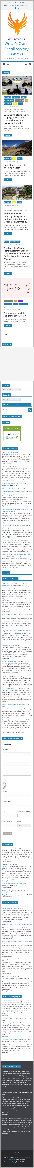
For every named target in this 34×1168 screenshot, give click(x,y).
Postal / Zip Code (7, 821)
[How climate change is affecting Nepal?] (17, 148)
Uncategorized (23, 304)
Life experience (7, 103)
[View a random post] (30, 64)
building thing (8, 109)
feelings (7, 309)
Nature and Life (8, 304)
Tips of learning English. (12, 997)
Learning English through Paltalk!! (12, 1039)
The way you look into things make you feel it (15, 314)
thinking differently (20, 111)
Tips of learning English (12, 1066)
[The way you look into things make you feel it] (17, 288)
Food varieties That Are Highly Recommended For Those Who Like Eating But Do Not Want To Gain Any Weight (17, 253)
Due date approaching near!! (10, 661)
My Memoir (8, 844)
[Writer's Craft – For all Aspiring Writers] (4, 64)
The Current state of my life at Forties (13, 525)
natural (14, 309)
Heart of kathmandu (8, 210)
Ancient (7, 208)
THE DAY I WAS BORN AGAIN (10, 689)
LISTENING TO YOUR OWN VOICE (11, 1001)
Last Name (6, 770)
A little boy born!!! (7, 645)
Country (19, 821)
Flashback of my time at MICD (10, 541)
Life (27, 100)
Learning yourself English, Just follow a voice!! (15, 1018)
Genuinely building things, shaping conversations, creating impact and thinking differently (16, 118)
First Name (6, 760)
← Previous (6, 334)
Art (10, 208)
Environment (16, 97)
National (22, 210)
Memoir (20, 300)
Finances (24, 97)
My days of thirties (11, 902)
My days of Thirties (11, 579)
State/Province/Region (23, 811)
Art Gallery (14, 208)
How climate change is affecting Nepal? (15, 166)
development (7, 97)
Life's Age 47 (5, 466)
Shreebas (7, 106)
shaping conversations (9, 111)
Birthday (5, 780)
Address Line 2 (7, 801)
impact (22, 109)
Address (5, 791)
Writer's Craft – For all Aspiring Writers (17, 48)
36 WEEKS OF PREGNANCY (9, 675)
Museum (16, 210)
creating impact (16, 109)
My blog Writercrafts (8, 488)
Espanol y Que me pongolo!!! (10, 720)
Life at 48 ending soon (8, 452)
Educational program (23, 208)
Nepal (15, 103)
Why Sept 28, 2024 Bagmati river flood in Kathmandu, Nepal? (18, 6)
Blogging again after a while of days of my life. (15, 614)
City (4, 811)
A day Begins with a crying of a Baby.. (13, 630)
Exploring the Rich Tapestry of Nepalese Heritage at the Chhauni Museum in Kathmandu (15, 217)
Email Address (7, 750)
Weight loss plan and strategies (11, 491)
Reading (20, 103)
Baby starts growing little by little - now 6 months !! (17, 599)
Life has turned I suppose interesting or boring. (16, 494)
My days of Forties (11, 448)
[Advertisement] (17, 364)
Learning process (20, 100)
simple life (19, 309)
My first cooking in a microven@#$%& (13, 704)
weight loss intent (14, 241)
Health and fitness (8, 100)
